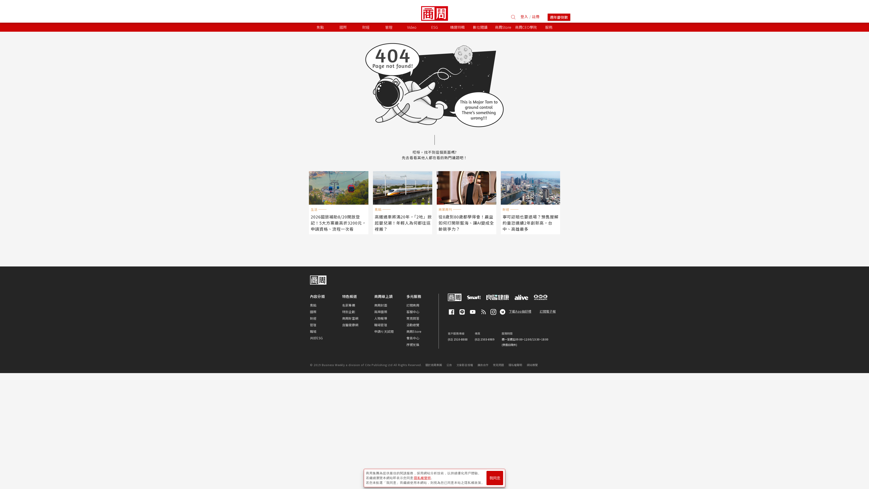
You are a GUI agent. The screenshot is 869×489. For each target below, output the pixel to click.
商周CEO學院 (526, 27)
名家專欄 (348, 305)
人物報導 (380, 318)
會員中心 (412, 338)
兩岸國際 (380, 311)
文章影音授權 (464, 365)
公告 (449, 365)
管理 (313, 325)
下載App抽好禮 (520, 311)
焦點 (313, 305)
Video (411, 27)
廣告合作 (483, 365)
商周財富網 (350, 318)
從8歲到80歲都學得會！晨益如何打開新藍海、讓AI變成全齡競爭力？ (466, 223)
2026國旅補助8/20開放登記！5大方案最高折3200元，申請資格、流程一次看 (338, 223)
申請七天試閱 (384, 331)
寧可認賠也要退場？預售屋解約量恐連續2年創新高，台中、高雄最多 (531, 223)
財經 (313, 318)
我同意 (494, 478)
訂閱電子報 (548, 311)
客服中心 (412, 311)
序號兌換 (412, 344)
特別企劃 (348, 311)
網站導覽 (532, 365)
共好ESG (316, 338)
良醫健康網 (350, 325)
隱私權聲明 (515, 365)
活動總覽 (412, 325)
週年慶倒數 (559, 17)
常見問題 (498, 365)
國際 (313, 311)
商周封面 (380, 305)
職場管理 (380, 325)
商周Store (503, 27)
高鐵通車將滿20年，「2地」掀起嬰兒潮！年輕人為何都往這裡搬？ (403, 223)
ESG (434, 27)
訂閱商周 (412, 305)
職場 (313, 331)
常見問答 (412, 318)
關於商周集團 (433, 365)
